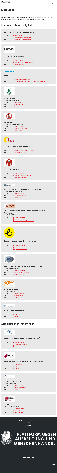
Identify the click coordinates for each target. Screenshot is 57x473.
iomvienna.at (18, 346)
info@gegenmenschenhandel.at (28, 427)
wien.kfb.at (17, 197)
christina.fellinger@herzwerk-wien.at (25, 150)
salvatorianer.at (19, 274)
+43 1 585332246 (19, 342)
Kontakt (28, 454)
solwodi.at (17, 297)
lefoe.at (16, 369)
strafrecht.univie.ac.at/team (22, 39)
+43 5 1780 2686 (19, 60)
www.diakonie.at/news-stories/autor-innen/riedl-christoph (31, 81)
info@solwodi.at (19, 295)
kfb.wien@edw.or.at (20, 195)
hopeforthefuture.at (20, 177)
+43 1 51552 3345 (19, 193)
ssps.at (16, 316)
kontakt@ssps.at (19, 314)
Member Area (52, 469)
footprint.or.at (18, 130)
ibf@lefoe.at (18, 367)
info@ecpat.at (18, 104)
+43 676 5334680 (19, 270)
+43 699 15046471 (19, 245)
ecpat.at (17, 106)
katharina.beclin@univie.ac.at (23, 37)
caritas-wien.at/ (19, 64)
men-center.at (18, 413)
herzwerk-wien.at (19, 152)
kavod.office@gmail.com (21, 219)
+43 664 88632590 (19, 293)
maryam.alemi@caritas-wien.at (23, 62)
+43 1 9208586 (18, 126)
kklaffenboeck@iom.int (21, 344)
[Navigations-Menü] (54, 2)
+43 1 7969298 (18, 365)
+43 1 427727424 (19, 385)
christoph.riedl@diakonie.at (22, 79)
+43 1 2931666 (18, 102)
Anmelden (53, 464)
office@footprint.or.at (20, 128)
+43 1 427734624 (19, 35)
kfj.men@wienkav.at (20, 411)
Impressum (28, 456)
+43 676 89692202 (19, 217)
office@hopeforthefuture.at (22, 175)
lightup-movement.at (20, 249)
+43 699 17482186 (19, 409)
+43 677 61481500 (19, 173)
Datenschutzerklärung (28, 457)
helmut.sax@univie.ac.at (21, 387)
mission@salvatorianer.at (21, 272)
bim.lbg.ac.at (18, 389)
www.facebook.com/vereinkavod (24, 221)
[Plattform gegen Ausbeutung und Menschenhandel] (5, 2)
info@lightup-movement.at (22, 247)
